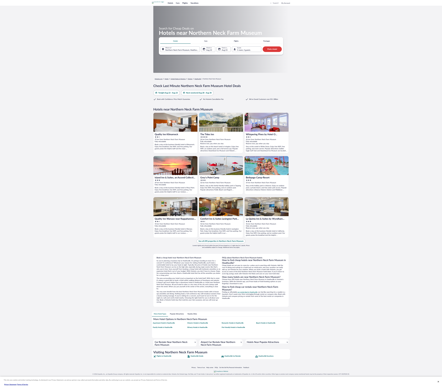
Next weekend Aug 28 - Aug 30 (199, 93)
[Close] (438, 381)
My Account (285, 3)
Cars (178, 3)
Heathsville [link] (197, 79)
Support (276, 3)
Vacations (194, 3)
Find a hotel (272, 49)
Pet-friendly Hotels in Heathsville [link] (233, 327)
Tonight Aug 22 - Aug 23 (168, 93)
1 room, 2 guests (243, 50)
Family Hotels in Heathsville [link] (162, 327)
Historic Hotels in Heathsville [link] (197, 323)
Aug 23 (224, 50)
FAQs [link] (216, 367)
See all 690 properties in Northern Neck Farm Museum (221, 241)
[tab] (175, 41)
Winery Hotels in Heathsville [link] (197, 327)
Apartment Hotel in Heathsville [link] (164, 323)
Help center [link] (209, 367)
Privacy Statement (10, 384)
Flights (185, 3)
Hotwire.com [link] (159, 79)
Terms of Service (22, 384)
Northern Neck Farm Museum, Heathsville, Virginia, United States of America (182, 50)
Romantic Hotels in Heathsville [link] (232, 323)
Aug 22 (209, 50)
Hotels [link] (167, 79)
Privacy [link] (194, 367)
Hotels (170, 3)
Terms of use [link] (201, 367)
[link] (170, 356)
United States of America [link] (178, 79)
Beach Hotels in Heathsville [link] (265, 323)
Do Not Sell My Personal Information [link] (230, 367)
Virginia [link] (190, 79)
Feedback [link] (246, 367)
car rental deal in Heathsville (247, 292)
